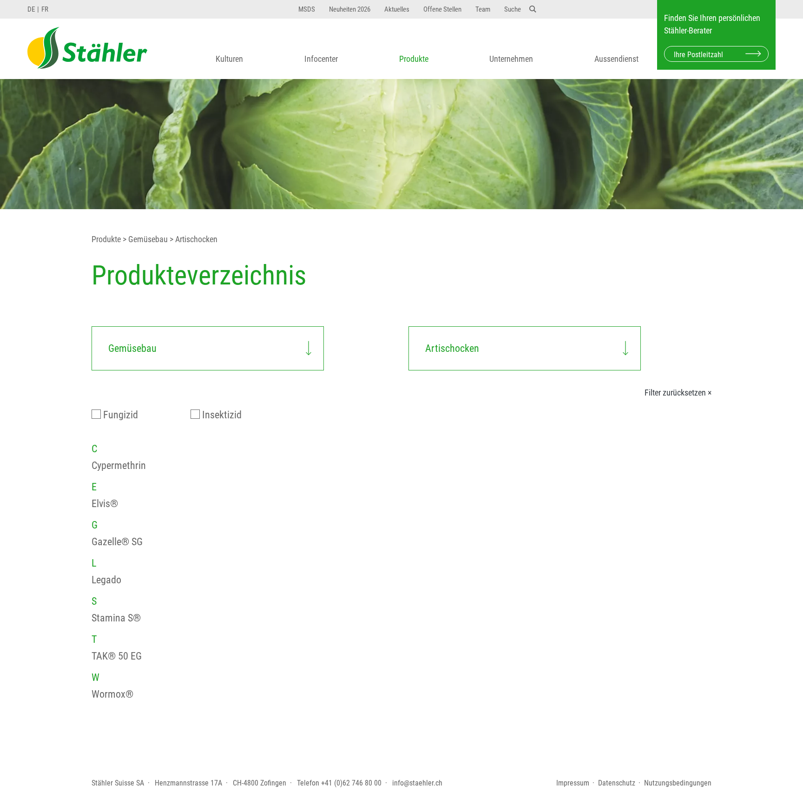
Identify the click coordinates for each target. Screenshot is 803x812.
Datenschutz (616, 783)
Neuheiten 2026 (349, 9)
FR (44, 9)
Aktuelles (396, 9)
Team (482, 9)
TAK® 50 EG (117, 656)
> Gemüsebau (144, 239)
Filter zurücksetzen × (678, 392)
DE (31, 9)
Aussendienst (616, 59)
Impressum (572, 783)
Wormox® (112, 694)
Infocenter (321, 59)
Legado (106, 580)
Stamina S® (116, 618)
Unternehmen (511, 59)
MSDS (306, 9)
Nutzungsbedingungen (677, 783)
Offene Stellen (442, 9)
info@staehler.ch (417, 783)
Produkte (413, 59)
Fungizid (120, 415)
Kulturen (229, 59)
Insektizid (222, 415)
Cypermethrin (119, 465)
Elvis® (105, 503)
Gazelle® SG (117, 542)
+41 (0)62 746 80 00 (351, 783)
